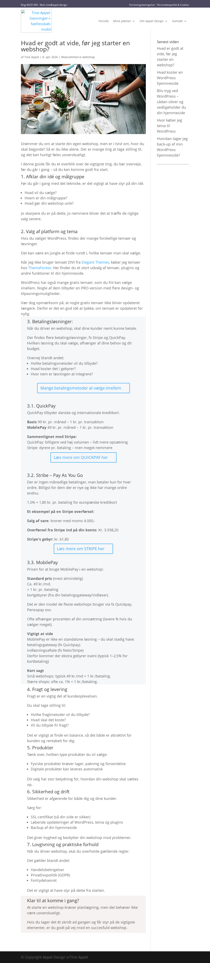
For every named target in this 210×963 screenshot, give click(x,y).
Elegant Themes (95, 262)
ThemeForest (39, 267)
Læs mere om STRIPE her (80, 548)
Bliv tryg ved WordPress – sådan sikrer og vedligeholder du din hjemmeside (171, 101)
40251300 (32, 5)
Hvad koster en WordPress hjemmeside (170, 78)
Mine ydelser (122, 21)
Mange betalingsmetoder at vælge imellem (80, 388)
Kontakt (177, 21)
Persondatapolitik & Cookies (173, 5)
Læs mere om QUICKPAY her (81, 457)
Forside (104, 21)
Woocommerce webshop (78, 57)
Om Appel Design (152, 21)
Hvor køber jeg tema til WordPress (169, 126)
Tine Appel (31, 57)
